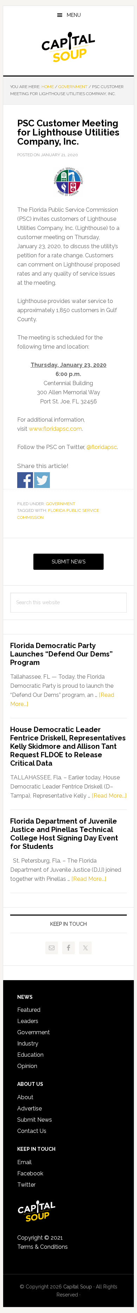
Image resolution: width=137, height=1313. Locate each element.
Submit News (68, 562)
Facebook (30, 1173)
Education (30, 1054)
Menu (74, 15)
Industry (27, 1043)
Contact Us (31, 1131)
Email (24, 1162)
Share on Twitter (42, 480)
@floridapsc (101, 447)
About (25, 1097)
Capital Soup (68, 47)
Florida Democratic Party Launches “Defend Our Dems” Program (61, 654)
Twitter (26, 1184)
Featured (28, 1010)
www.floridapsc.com (55, 428)
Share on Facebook (25, 480)
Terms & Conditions (42, 1246)
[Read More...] (109, 795)
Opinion (27, 1066)
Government (60, 503)
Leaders (27, 1021)
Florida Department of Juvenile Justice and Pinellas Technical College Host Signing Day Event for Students (64, 834)
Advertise (29, 1108)
